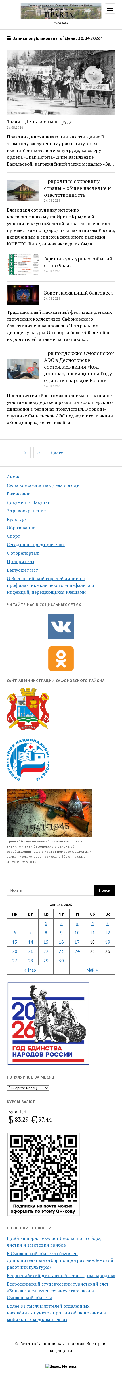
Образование (21, 527)
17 (77, 942)
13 (14, 942)
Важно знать (20, 494)
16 (61, 942)
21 (30, 951)
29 (46, 960)
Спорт (13, 536)
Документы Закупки (29, 502)
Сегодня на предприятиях (36, 544)
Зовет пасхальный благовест (78, 292)
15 (46, 942)
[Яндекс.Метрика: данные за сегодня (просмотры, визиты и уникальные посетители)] (61, 1366)
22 (46, 951)
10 (77, 932)
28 (30, 960)
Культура (17, 519)
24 (77, 951)
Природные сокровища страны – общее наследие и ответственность (77, 188)
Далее (57, 452)
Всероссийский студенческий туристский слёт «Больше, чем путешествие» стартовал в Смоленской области (58, 1291)
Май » (92, 970)
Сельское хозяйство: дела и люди (43, 485)
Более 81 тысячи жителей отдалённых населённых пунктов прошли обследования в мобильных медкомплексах (56, 1313)
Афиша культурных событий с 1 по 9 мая (78, 262)
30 (61, 960)
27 (14, 960)
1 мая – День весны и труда (40, 121)
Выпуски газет (22, 570)
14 (30, 942)
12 (107, 932)
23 (61, 951)
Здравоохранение (26, 511)
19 (107, 942)
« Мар (30, 970)
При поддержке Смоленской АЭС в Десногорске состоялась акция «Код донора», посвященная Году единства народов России (79, 367)
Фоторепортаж (23, 553)
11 (92, 932)
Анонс (13, 477)
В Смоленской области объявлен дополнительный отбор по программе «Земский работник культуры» (60, 1260)
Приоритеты (20, 561)
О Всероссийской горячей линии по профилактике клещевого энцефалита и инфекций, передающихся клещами (50, 585)
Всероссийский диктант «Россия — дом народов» (61, 1275)
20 (14, 951)
